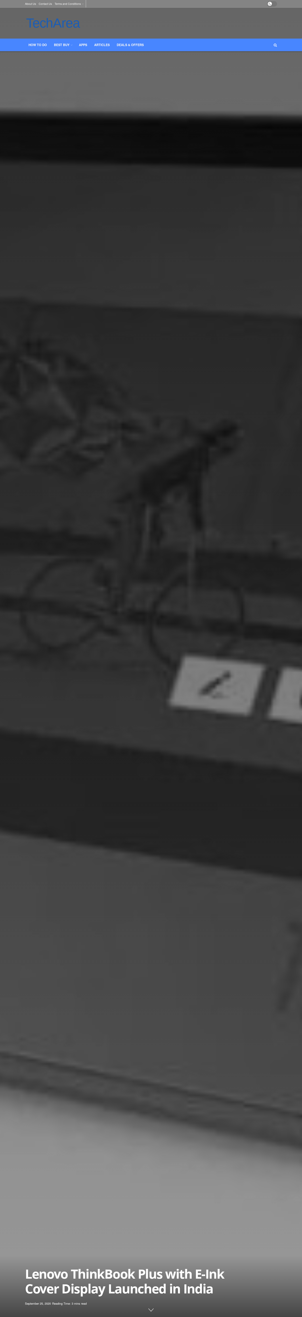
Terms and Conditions (68, 4)
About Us (30, 4)
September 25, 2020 (38, 1303)
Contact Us (45, 4)
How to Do (38, 45)
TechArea (53, 23)
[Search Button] (275, 45)
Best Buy (61, 45)
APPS (83, 45)
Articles (102, 45)
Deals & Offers (130, 45)
